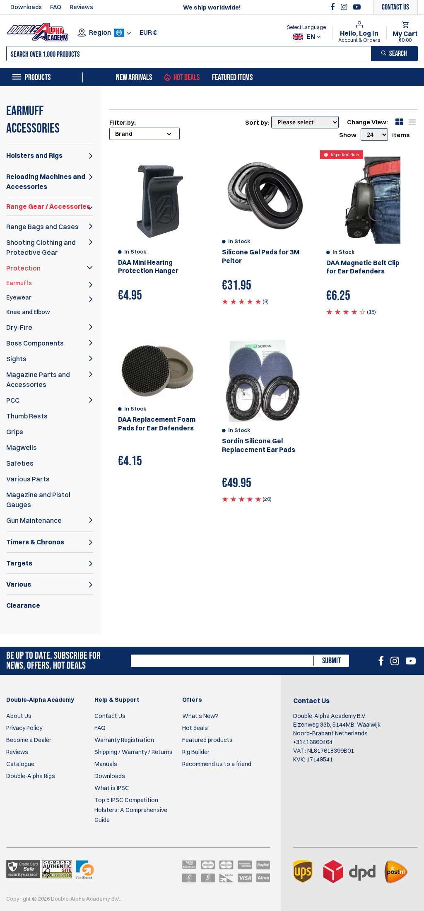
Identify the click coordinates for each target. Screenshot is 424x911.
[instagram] (345, 7)
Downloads (26, 7)
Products (38, 77)
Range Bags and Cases (42, 226)
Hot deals (195, 728)
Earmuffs (19, 283)
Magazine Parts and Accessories (38, 379)
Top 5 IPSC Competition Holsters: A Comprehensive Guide (130, 810)
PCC (12, 400)
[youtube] (357, 7)
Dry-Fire (19, 327)
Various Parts (28, 479)
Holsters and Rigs (34, 155)
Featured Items (232, 77)
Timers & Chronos (35, 542)
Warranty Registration (124, 740)
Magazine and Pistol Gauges (38, 500)
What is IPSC (111, 788)
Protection (23, 268)
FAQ (55, 7)
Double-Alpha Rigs (30, 776)
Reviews (81, 7)
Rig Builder (196, 752)
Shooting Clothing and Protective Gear (41, 247)
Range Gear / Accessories (48, 206)
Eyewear (18, 297)
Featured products (207, 740)
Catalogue (20, 764)
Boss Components (35, 343)
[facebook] (333, 7)
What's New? (200, 716)
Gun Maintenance (34, 520)
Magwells (21, 447)
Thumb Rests (27, 416)
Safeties (20, 463)
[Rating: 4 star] (346, 311)
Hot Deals (186, 77)
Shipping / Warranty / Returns (133, 752)
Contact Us (109, 716)
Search (398, 53)
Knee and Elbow (28, 312)
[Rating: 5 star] (241, 301)
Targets (19, 563)
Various (18, 584)
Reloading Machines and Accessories (45, 181)
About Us (18, 716)
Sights (16, 359)
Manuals (105, 764)
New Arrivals (134, 77)
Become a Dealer (28, 740)
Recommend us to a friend (216, 764)
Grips (14, 432)
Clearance (23, 605)
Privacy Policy (24, 728)
